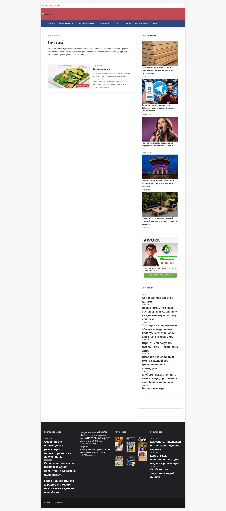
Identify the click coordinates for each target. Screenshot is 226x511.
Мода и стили (141, 24)
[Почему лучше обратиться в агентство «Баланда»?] (119, 449)
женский (103, 435)
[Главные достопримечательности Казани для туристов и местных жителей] (160, 167)
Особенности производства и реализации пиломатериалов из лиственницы (157, 70)
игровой (83, 438)
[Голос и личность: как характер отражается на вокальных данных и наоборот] (160, 129)
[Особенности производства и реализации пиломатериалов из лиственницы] (160, 53)
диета (95, 435)
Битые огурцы (101, 69)
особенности (87, 443)
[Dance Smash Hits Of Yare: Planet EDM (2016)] (142, 449)
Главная (51, 36)
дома (99, 435)
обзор (101, 441)
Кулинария (105, 24)
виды (81, 432)
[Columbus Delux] (119, 439)
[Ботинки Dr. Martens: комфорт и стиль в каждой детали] (131, 458)
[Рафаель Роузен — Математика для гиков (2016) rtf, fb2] (142, 458)
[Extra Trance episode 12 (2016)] (119, 444)
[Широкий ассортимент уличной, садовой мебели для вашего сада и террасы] (160, 204)
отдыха (84, 446)
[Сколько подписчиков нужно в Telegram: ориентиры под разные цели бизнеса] (160, 91)
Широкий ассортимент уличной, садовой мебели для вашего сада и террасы (159, 221)
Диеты (52, 24)
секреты (83, 455)
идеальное (94, 437)
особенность (100, 444)
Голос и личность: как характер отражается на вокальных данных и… (159, 146)
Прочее (155, 24)
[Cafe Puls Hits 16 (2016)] (142, 453)
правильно (93, 447)
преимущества (87, 449)
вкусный (95, 432)
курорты (82, 441)
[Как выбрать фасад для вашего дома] (131, 439)
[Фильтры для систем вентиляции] (131, 444)
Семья (117, 24)
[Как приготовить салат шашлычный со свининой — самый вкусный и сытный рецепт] (119, 463)
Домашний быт (66, 24)
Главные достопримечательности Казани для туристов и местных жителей (158, 183)
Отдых (128, 24)
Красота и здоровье (87, 24)
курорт (106, 438)
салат (103, 452)
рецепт (95, 452)
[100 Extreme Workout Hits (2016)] (142, 439)
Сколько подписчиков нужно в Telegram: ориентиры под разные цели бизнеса (158, 108)
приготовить (103, 449)
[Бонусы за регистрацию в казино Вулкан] (131, 463)
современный (91, 455)
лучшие (88, 441)
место (95, 440)
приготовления (85, 452)
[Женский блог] (48, 14)
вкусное (88, 432)
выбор (103, 431)
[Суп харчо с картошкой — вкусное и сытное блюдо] (119, 458)
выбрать (86, 435)
